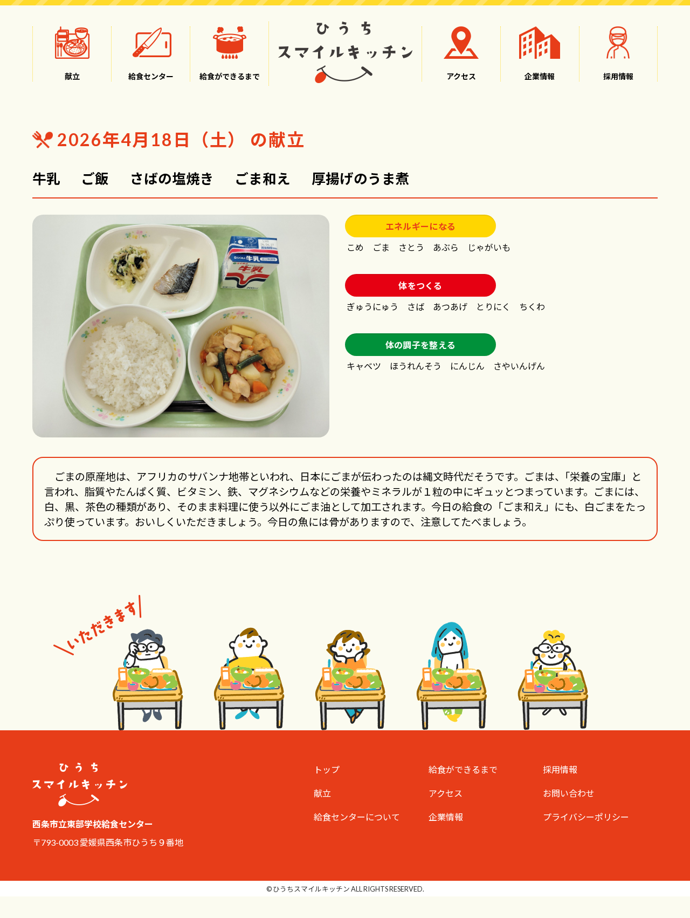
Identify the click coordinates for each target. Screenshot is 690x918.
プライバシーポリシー (586, 817)
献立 (72, 76)
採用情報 (618, 76)
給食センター (151, 76)
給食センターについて (357, 817)
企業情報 (540, 76)
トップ (327, 769)
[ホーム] (345, 52)
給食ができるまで (229, 76)
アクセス (461, 76)
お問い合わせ (569, 793)
